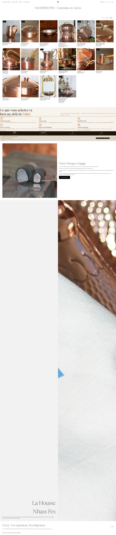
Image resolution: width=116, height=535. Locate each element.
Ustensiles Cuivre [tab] (7, 116)
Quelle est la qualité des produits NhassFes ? (11, 532)
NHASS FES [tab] (30, 116)
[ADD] (18, 40)
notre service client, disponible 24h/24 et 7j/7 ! (44, 528)
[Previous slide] (4, 31)
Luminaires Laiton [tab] (20, 116)
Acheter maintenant (64, 177)
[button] (107, 18)
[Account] (109, 2)
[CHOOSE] (56, 40)
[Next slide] (18, 31)
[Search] (107, 2)
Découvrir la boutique (103, 138)
